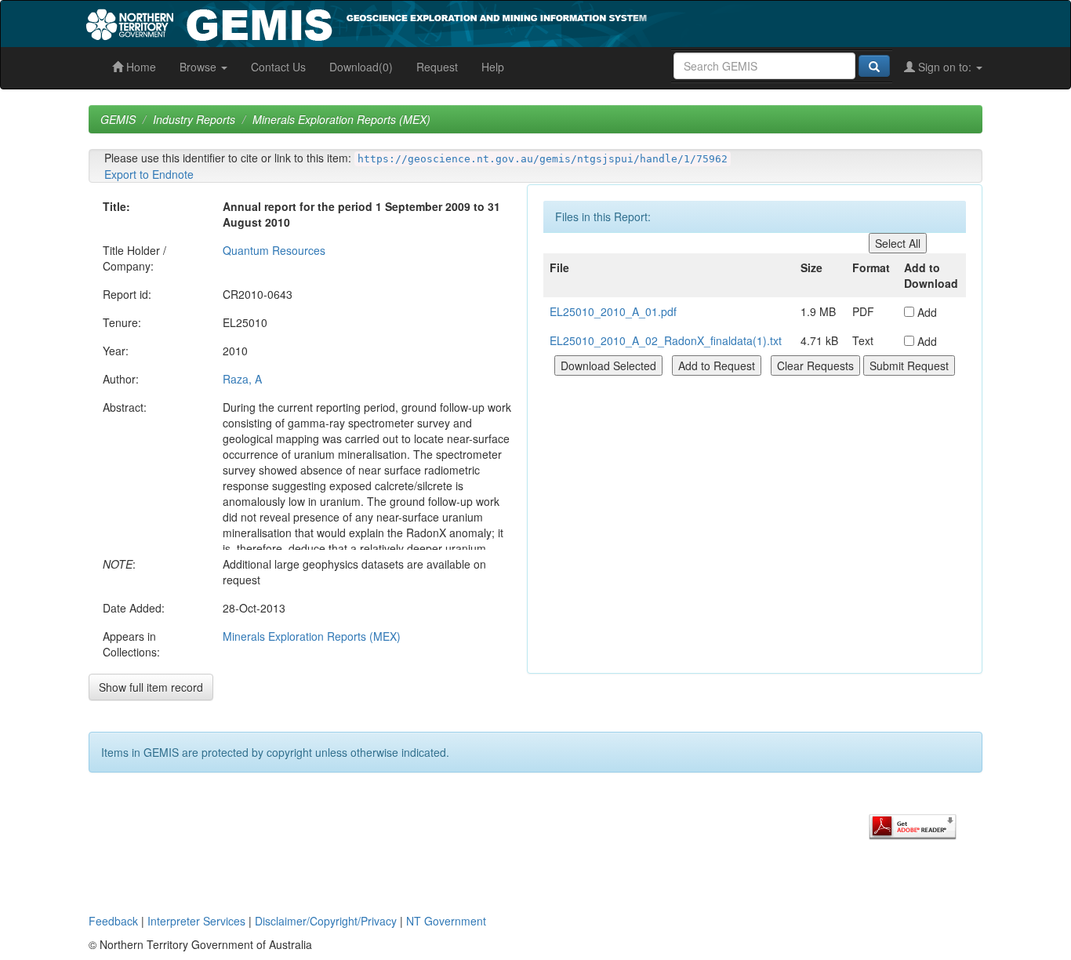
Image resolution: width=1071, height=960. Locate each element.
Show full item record (151, 687)
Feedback (113, 921)
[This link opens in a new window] (913, 825)
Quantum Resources (274, 250)
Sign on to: (945, 67)
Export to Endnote (149, 174)
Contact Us (278, 67)
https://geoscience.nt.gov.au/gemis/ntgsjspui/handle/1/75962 (543, 159)
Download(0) (361, 67)
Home (139, 67)
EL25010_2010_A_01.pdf (613, 311)
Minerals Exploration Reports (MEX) (341, 119)
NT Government (446, 921)
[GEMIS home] (484, 22)
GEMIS (118, 119)
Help (492, 67)
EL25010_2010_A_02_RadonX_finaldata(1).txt (666, 340)
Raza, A (242, 379)
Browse (200, 67)
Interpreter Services (196, 921)
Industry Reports (194, 119)
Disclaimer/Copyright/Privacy (326, 921)
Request (437, 67)
